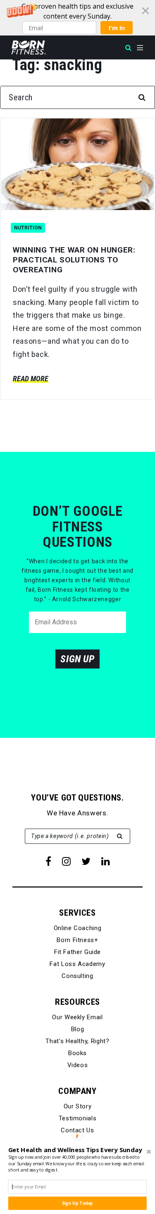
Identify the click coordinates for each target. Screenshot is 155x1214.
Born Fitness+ (77, 940)
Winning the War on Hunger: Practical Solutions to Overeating (74, 259)
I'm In (117, 28)
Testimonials (78, 1118)
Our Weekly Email (77, 1017)
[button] (77, 17)
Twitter (86, 861)
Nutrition (28, 228)
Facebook (48, 861)
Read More (30, 378)
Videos (77, 1065)
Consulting (77, 976)
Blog (77, 1029)
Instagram (66, 861)
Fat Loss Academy (77, 964)
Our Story (78, 1106)
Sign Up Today (77, 1203)
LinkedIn (105, 861)
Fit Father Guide (77, 952)
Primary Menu (140, 48)
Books (77, 1053)
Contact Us (77, 1130)
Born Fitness (28, 47)
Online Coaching (78, 928)
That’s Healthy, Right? (77, 1041)
